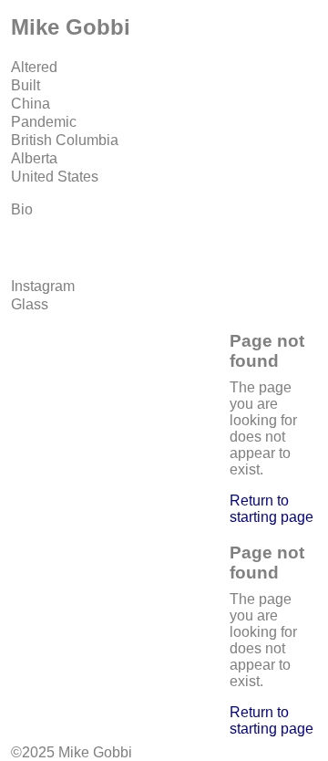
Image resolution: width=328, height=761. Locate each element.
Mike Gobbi (70, 27)
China (30, 103)
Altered (34, 67)
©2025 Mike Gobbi (71, 752)
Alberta (34, 158)
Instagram (43, 286)
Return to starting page (271, 509)
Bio (22, 209)
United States (54, 176)
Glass (29, 304)
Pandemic (44, 122)
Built (25, 85)
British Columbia (64, 140)
